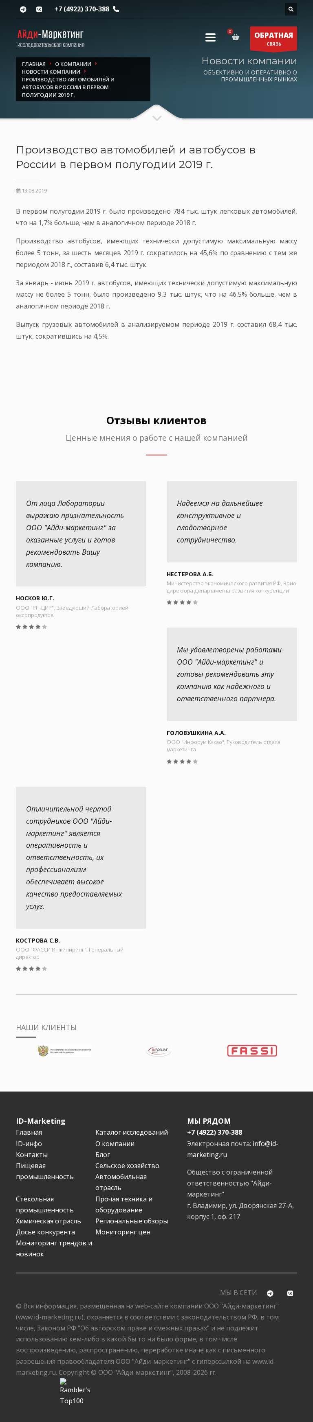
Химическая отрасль (48, 1220)
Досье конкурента (45, 1231)
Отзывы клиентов (156, 420)
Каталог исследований (131, 1132)
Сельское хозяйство (127, 1165)
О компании (114, 1143)
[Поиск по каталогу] (291, 9)
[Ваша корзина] (237, 37)
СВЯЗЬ (273, 39)
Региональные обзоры (131, 1220)
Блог (102, 1154)
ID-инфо (29, 1143)
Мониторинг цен (122, 1231)
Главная (29, 1132)
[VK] (39, 9)
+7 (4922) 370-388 (81, 8)
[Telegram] (23, 9)
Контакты (32, 1154)
